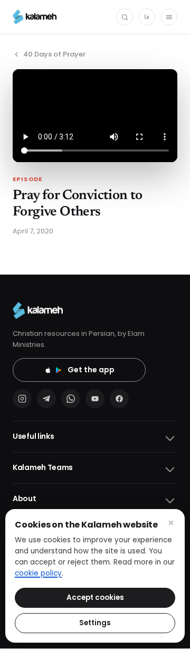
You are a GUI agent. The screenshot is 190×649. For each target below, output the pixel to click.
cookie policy (38, 573)
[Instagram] (22, 398)
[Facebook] (119, 398)
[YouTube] (95, 398)
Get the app (91, 369)
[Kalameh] (34, 17)
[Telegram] (46, 398)
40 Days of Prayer (54, 54)
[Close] (171, 522)
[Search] (124, 16)
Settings (95, 623)
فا (146, 16)
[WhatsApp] (70, 398)
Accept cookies (95, 597)
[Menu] (168, 16)
